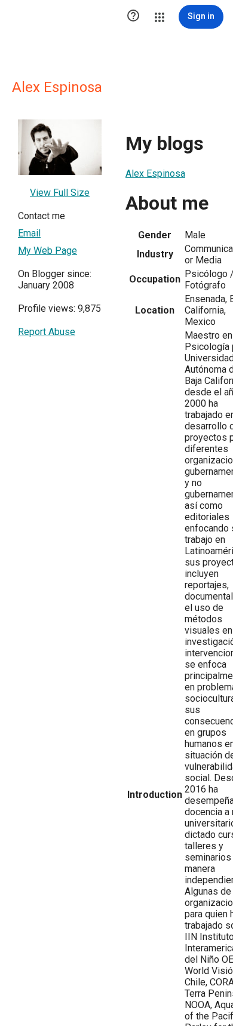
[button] (133, 16)
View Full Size (60, 192)
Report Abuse (46, 331)
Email (29, 233)
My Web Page (47, 250)
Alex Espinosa (155, 173)
